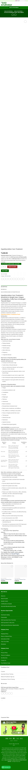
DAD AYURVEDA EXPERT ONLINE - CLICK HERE (11, 263)
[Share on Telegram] (23, 279)
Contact (16, 740)
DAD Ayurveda (8, 11)
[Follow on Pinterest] (9, 693)
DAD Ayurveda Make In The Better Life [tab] (10, 292)
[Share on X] (7, 279)
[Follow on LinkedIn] (11, 693)
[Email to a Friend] (11, 279)
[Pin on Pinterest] (14, 279)
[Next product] (13, 15)
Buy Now (5, 270)
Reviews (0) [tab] (3, 289)
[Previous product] (15, 15)
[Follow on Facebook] (2, 693)
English (18, 0)
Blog (11, 740)
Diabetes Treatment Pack (6, 579)
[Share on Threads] (9, 279)
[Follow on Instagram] (4, 693)
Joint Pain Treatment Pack (20, 579)
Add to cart (12, 266)
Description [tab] (4, 286)
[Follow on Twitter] (7, 693)
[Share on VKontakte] (16, 279)
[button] (13, 3)
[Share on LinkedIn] (19, 279)
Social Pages (15, 553)
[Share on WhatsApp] (2, 279)
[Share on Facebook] (4, 279)
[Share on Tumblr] (21, 279)
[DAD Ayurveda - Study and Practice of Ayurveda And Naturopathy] (6, 4)
